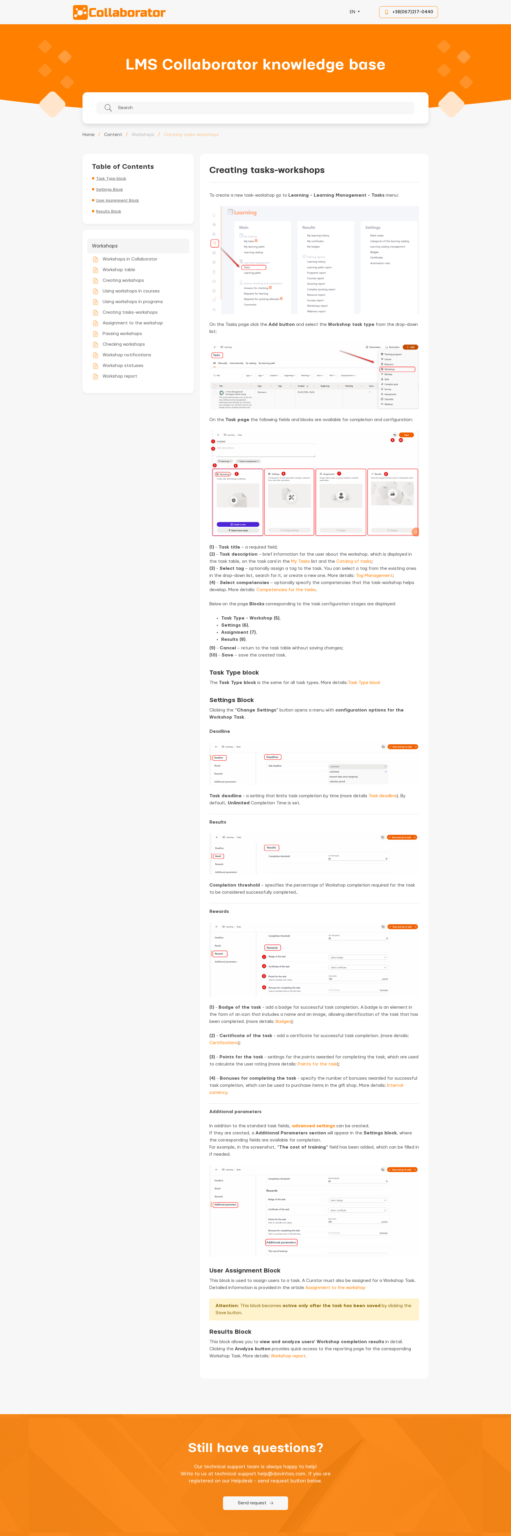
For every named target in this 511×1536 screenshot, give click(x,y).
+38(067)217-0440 (412, 12)
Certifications (223, 1043)
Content (113, 134)
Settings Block (109, 189)
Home (89, 134)
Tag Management (374, 575)
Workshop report (288, 1356)
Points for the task (317, 1064)
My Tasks (300, 561)
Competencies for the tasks (286, 590)
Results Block (108, 211)
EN (353, 12)
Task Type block (111, 179)
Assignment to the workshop (335, 1288)
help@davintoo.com (281, 1473)
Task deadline (382, 796)
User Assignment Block (117, 200)
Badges (283, 1021)
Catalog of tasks (354, 561)
